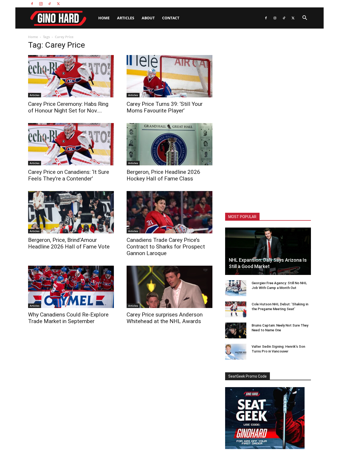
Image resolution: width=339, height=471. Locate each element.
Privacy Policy (301, 4)
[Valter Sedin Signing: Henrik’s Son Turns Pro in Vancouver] (235, 352)
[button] (304, 18)
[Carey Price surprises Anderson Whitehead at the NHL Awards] (169, 287)
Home (104, 17)
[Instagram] (41, 3)
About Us (262, 4)
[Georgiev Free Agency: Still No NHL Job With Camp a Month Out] (235, 288)
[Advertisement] (268, 121)
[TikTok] (49, 3)
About (148, 17)
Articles (125, 17)
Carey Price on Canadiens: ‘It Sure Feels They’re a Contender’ (68, 175)
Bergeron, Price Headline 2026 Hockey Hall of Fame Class (163, 175)
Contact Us (280, 4)
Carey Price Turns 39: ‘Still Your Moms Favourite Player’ (165, 107)
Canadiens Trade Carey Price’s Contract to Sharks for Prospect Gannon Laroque (166, 246)
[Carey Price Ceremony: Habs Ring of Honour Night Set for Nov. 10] (71, 76)
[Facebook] (32, 3)
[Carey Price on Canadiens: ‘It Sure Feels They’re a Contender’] (71, 144)
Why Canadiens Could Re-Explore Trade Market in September (68, 317)
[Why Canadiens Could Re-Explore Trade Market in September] (71, 287)
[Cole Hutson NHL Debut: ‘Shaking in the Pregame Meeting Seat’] (235, 309)
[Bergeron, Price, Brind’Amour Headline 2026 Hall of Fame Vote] (71, 212)
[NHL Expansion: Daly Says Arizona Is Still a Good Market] (268, 251)
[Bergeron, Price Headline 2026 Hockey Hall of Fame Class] (169, 144)
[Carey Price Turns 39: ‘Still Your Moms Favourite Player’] (169, 76)
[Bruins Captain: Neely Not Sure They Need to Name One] (235, 330)
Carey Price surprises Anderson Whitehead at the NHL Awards (165, 317)
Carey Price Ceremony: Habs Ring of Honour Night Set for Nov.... (68, 107)
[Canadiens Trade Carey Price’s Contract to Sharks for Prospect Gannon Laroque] (169, 212)
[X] (58, 3)
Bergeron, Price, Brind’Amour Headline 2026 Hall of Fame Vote (69, 243)
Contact (170, 17)
